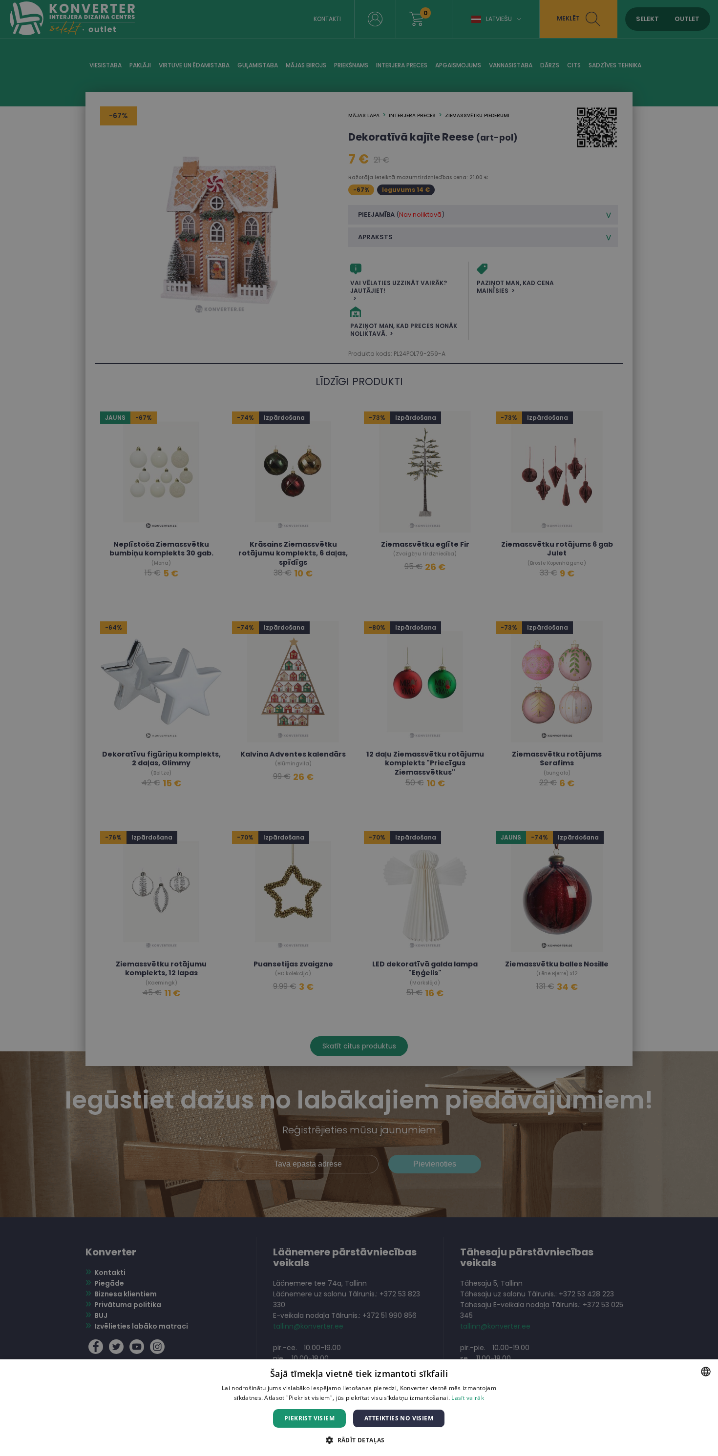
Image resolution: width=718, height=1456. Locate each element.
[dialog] (359, 728)
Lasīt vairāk (467, 1398)
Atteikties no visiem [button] (398, 1418)
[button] (359, 1439)
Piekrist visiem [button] (309, 1418)
